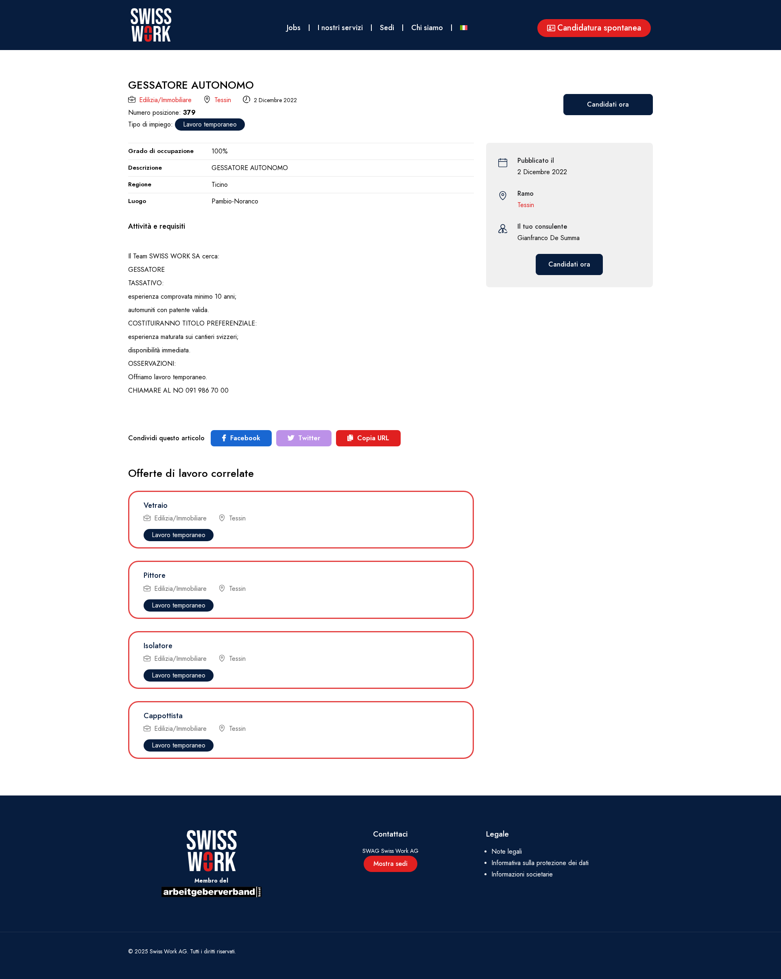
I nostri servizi (340, 27)
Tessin (222, 100)
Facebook (244, 438)
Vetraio (156, 505)
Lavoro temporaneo (210, 124)
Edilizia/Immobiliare (165, 100)
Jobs (294, 27)
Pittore (155, 575)
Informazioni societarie (522, 874)
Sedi (387, 27)
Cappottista (163, 715)
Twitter (308, 438)
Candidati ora (608, 104)
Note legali (506, 851)
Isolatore (158, 645)
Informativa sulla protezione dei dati (540, 863)
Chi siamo (427, 27)
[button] (594, 28)
